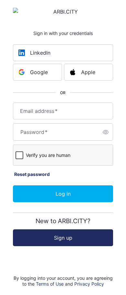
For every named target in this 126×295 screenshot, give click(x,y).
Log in (63, 194)
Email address (39, 111)
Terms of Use (50, 284)
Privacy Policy (89, 284)
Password (33, 132)
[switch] (106, 132)
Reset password (32, 174)
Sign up (63, 238)
